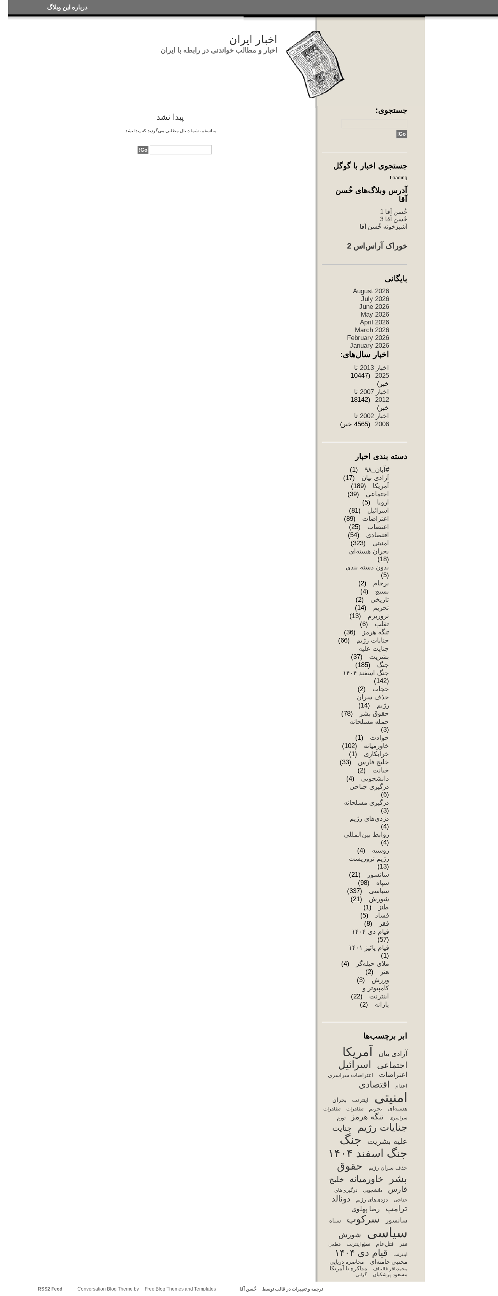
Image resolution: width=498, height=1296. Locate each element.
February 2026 (368, 338)
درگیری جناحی (369, 786)
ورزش (380, 980)
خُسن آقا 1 (393, 211)
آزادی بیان (375, 478)
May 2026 (375, 314)
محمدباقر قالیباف (390, 1268)
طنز (383, 907)
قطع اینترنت (358, 1244)
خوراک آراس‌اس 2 (377, 246)
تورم (341, 1118)
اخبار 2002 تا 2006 (371, 420)
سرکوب (363, 1219)
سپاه (382, 882)
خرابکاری (376, 754)
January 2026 (369, 345)
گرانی (361, 1274)
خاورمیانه (376, 746)
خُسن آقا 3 (393, 218)
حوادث (379, 737)
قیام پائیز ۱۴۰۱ (369, 947)
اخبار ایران (253, 39)
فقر (384, 923)
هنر (384, 972)
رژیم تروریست (369, 858)
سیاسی (379, 891)
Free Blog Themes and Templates (180, 1289)
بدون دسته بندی (367, 567)
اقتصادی (377, 535)
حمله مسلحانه (369, 721)
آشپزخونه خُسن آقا (383, 226)
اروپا (383, 502)
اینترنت (360, 1100)
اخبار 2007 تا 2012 (371, 395)
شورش (379, 899)
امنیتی (380, 543)
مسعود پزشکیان (390, 1274)
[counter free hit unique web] (325, 1289)
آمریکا (381, 486)
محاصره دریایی (347, 1262)
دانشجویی (375, 778)
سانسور (378, 874)
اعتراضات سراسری (350, 1075)
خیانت (380, 770)
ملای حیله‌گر (372, 963)
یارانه (382, 1004)
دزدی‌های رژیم (369, 818)
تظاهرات (354, 1109)
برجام (381, 583)
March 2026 (372, 330)
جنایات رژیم (372, 640)
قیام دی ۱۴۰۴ (370, 931)
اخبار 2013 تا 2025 (371, 371)
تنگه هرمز (375, 632)
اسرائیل (378, 510)
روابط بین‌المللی (366, 834)
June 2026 (374, 306)
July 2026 (375, 299)
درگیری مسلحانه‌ (366, 802)
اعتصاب (378, 527)
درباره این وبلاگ (67, 7)
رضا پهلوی (365, 1209)
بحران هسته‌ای (369, 551)
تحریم (381, 607)
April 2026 (374, 322)
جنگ (383, 665)
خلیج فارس (373, 762)
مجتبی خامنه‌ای (388, 1262)
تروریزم (378, 616)
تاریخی (379, 599)
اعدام (401, 1086)
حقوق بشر (374, 713)
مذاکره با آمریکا (348, 1268)
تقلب (382, 624)
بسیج (382, 591)
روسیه (380, 850)
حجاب (380, 689)
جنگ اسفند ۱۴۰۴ (366, 673)
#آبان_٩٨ (377, 469)
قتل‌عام (385, 1243)
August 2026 (371, 291)
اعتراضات (375, 518)
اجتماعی (377, 494)
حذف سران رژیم (387, 1168)
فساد (382, 915)
